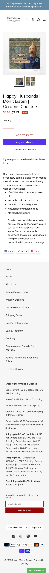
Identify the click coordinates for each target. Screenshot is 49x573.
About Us (10, 284)
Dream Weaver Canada (22, 560)
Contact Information (16, 322)
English (35, 527)
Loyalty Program (14, 330)
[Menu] (44, 19)
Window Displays (14, 299)
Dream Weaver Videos (17, 307)
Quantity (7, 120)
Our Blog (10, 338)
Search (9, 276)
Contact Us (37, 570)
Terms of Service (14, 369)
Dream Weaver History (17, 292)
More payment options (25, 149)
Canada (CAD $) (16, 527)
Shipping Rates (13, 315)
